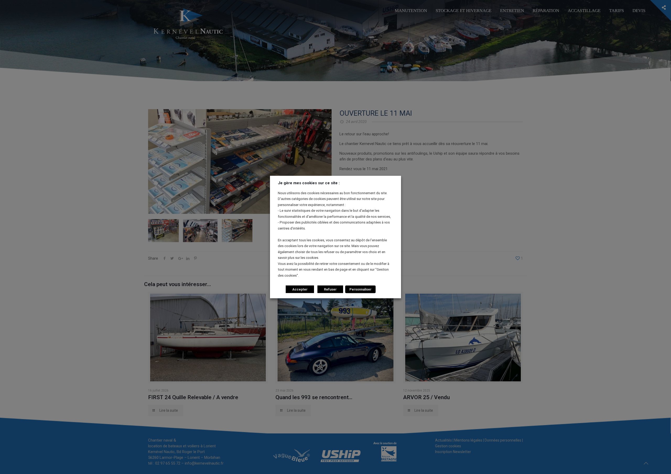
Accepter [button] (299, 289)
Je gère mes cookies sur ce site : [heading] (309, 182)
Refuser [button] (330, 289)
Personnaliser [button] (360, 289)
